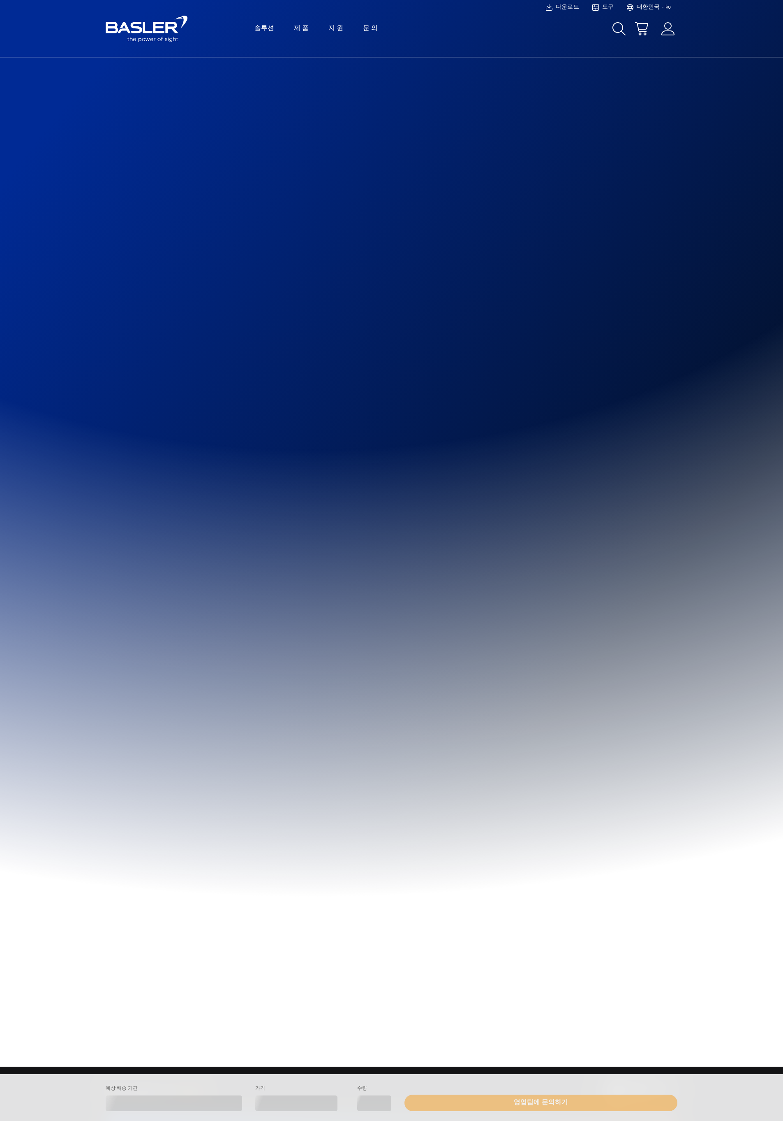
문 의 (370, 28)
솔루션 (264, 28)
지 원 (335, 28)
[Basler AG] (147, 29)
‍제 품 (301, 28)
